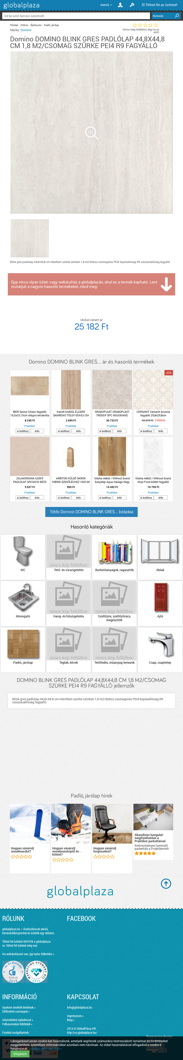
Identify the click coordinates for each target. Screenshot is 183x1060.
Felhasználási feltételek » (17, 1024)
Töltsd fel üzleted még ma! (21, 945)
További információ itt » (45, 1048)
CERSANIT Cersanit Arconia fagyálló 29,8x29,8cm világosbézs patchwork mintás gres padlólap (153, 413)
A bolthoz (23, 431)
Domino (26, 30)
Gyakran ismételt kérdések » (18, 1007)
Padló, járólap (51, 25)
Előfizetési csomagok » (16, 1011)
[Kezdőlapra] (21, 8)
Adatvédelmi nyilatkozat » (17, 1020)
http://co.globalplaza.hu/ (82, 1032)
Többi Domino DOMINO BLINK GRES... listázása (91, 512)
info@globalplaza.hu (79, 1007)
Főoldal (14, 25)
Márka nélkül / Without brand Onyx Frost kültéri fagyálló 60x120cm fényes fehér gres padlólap (153, 480)
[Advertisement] (91, 755)
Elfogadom (20, 1054)
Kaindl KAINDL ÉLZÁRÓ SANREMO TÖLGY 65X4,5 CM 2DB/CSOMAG (71, 413)
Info (37, 431)
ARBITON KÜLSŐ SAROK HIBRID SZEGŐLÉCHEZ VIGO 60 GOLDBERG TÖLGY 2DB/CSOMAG (71, 480)
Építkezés (36, 25)
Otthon (24, 25)
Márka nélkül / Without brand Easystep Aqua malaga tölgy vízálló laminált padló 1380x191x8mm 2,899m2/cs (112, 480)
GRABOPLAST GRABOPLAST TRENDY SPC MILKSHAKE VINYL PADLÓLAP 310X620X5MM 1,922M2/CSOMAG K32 (112, 413)
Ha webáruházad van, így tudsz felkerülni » (28, 954)
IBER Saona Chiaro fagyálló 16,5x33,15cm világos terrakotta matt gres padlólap (29, 413)
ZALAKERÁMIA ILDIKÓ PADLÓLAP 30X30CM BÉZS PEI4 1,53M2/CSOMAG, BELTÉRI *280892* (29, 480)
